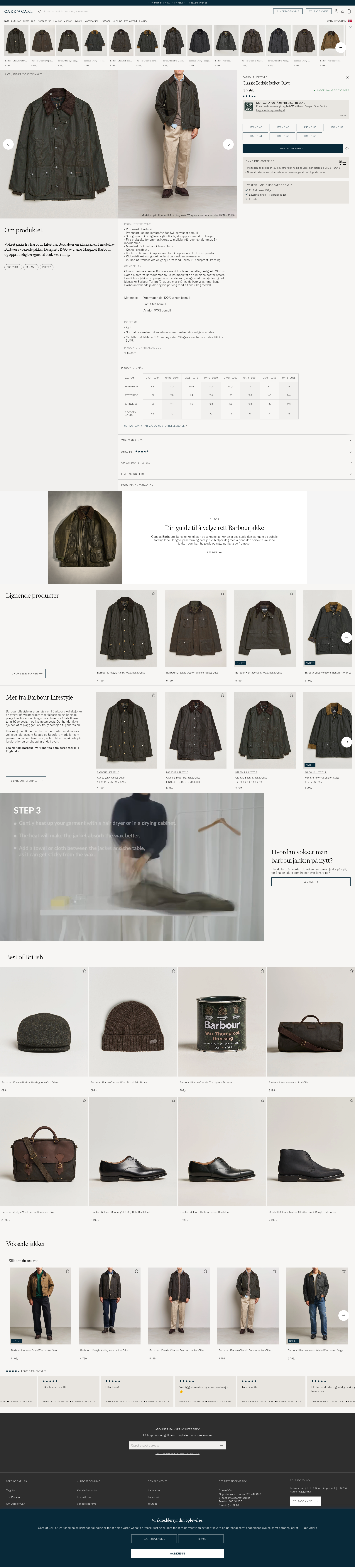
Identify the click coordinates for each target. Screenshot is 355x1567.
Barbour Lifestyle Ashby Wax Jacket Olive (15, 61)
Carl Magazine (336, 21)
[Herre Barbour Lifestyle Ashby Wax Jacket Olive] (110, 1306)
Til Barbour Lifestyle (23, 781)
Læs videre (309, 1527)
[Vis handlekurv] (349, 11)
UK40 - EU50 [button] (309, 127)
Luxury (143, 21)
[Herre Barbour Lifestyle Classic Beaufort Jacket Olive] (179, 1306)
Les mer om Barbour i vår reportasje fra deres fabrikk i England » (42, 749)
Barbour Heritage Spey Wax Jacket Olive (67, 61)
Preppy (46, 267)
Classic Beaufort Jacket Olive (183, 777)
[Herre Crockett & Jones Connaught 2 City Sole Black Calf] (133, 1151)
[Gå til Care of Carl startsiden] (18, 11)
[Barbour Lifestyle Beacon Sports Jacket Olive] (252, 58)
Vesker (68, 21)
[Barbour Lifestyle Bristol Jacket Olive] (121, 58)
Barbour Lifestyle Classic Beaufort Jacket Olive (176, 1350)
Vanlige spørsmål (87, 1503)
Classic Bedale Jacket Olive (251, 777)
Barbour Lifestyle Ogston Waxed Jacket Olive (41, 61)
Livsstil (78, 21)
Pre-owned (130, 21)
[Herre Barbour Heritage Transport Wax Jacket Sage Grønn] (226, 40)
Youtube (152, 1503)
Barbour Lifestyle (255, 77)
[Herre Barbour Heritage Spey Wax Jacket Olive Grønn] (68, 40)
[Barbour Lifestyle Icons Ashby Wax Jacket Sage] (147, 58)
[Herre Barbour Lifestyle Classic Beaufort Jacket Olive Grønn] (195, 730)
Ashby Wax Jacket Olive (110, 777)
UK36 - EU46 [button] (255, 127)
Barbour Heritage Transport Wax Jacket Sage (224, 61)
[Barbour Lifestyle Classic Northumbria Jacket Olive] (173, 58)
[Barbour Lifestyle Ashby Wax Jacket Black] (278, 58)
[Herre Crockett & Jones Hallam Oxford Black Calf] (222, 1151)
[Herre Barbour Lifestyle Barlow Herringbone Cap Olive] (44, 1022)
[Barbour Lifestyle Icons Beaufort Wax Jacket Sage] (94, 58)
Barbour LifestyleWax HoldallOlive (289, 1082)
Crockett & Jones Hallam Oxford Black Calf (205, 1212)
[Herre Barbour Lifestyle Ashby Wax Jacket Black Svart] (278, 40)
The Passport (14, 1497)
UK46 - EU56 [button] (282, 136)
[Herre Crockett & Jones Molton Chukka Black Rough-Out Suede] (311, 1151)
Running (117, 21)
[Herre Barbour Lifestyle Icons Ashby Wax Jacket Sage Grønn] (147, 40)
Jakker (17, 74)
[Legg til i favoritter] (152, 594)
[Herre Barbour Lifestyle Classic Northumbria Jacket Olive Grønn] (173, 40)
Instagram (154, 1490)
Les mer (343, 115)
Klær (26, 21)
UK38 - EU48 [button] (282, 127)
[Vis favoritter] (342, 11)
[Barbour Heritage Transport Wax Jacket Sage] (226, 58)
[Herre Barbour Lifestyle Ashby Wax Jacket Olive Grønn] (16, 40)
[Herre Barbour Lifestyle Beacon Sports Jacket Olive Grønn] (252, 40)
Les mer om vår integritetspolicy (177, 1453)
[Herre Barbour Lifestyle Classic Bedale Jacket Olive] (248, 1306)
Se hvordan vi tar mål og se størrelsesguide (154, 425)
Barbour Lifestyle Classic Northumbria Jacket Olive (173, 61)
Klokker (57, 21)
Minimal (31, 267)
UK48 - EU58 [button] (309, 136)
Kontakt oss (84, 1497)
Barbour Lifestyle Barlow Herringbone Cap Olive (29, 1082)
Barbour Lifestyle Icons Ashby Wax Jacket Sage (146, 61)
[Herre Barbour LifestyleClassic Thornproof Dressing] (222, 1022)
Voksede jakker (32, 74)
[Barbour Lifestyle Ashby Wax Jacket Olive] (16, 58)
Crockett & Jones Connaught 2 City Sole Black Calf (120, 1212)
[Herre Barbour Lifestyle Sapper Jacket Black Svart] (199, 40)
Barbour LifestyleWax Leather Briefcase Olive (27, 1212)
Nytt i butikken (12, 21)
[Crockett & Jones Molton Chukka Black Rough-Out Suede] (311, 1208)
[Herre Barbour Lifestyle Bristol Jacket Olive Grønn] (121, 40)
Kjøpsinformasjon (87, 1490)
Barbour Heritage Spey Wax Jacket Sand (329, 61)
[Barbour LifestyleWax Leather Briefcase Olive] (44, 1208)
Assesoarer (44, 21)
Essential (13, 267)
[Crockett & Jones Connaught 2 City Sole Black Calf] (133, 1208)
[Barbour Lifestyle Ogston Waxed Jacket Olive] (42, 58)
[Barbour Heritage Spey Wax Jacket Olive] (68, 58)
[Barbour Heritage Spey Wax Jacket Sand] (331, 58)
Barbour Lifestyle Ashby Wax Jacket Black (278, 61)
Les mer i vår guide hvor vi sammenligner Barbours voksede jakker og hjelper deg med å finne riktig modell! (172, 283)
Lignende (32, 595)
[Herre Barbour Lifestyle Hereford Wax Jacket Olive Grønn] (305, 40)
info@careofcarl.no (239, 1497)
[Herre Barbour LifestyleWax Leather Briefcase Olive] (44, 1151)
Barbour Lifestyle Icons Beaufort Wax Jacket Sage (94, 61)
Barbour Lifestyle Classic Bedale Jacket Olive (245, 1350)
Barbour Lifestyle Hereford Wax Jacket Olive (302, 61)
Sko (33, 21)
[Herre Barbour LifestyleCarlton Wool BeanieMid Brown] (133, 1022)
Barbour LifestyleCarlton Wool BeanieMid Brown (119, 1082)
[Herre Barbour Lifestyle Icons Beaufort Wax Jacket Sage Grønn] (94, 40)
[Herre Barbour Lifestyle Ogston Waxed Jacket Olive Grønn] (42, 40)
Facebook (153, 1497)
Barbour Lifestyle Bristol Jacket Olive (120, 61)
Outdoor (105, 21)
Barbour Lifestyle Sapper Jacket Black (199, 61)
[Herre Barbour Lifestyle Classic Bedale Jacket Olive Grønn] (265, 730)
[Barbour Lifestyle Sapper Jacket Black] (199, 58)
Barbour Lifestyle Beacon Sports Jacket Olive (252, 61)
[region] (177, 1391)
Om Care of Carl (15, 1503)
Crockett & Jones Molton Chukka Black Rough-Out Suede (302, 1212)
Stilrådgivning (319, 11)
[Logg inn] (336, 11)
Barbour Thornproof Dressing (201, 260)
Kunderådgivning (288, 11)
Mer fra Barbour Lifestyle (39, 697)
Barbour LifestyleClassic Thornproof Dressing (206, 1082)
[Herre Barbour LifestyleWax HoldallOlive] (311, 1022)
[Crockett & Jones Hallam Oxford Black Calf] (222, 1208)
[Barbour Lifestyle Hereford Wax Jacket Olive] (305, 58)
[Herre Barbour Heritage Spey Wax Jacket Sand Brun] (331, 40)
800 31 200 (235, 1501)
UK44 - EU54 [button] (255, 136)
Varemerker (91, 21)
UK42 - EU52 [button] (336, 127)
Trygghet (11, 1490)
